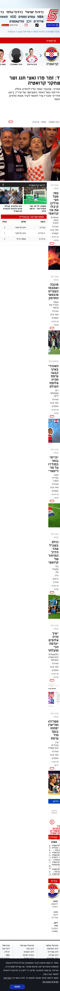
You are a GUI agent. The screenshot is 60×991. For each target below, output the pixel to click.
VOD (13, 16)
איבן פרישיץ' (20, 227)
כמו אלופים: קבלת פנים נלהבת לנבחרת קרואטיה (12, 208)
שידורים (39, 21)
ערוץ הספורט (53, 15)
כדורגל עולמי (14, 12)
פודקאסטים (16, 21)
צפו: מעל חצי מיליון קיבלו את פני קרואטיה (52, 203)
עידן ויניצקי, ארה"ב (55, 578)
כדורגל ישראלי (34, 12)
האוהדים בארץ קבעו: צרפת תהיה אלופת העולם (52, 376)
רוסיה (57, 850)
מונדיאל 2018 (24, 32)
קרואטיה (56, 845)
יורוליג (7, 952)
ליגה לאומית (29, 952)
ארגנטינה (56, 865)
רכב (28, 21)
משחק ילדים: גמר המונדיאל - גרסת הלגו (38, 208)
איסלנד (56, 860)
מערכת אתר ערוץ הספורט (54, 230)
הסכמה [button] (17, 987)
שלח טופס (14, 25)
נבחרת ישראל (28, 955)
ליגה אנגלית (53, 955)
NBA (40, 16)
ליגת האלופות (52, 949)
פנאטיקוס (53, 361)
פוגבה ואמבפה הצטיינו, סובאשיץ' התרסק (51, 291)
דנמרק (55, 857)
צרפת (57, 872)
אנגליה (55, 848)
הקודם (41, 54)
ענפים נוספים (26, 16)
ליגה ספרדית (53, 952)
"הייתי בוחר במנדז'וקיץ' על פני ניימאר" (50, 464)
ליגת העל (30, 949)
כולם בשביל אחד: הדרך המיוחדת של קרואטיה (52, 552)
